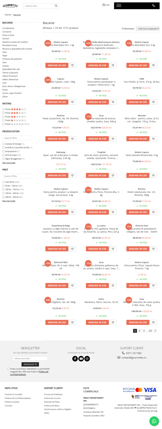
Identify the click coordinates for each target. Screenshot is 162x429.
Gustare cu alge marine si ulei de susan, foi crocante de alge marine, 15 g (60, 230)
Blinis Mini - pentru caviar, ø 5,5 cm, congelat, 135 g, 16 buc (142, 120)
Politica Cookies (12, 401)
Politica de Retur (51, 405)
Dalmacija (60, 152)
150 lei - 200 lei (12, 193)
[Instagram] (87, 358)
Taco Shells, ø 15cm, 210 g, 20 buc (142, 81)
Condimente (8, 28)
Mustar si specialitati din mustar (17, 48)
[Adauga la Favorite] (72, 65)
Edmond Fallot (61, 262)
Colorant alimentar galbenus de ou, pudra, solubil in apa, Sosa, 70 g (101, 267)
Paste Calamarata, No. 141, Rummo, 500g (142, 193)
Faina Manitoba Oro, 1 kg (60, 45)
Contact (8, 405)
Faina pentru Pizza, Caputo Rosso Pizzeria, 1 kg (141, 267)
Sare (4, 62)
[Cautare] (56, 5)
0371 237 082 (133, 353)
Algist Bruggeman (13, 158)
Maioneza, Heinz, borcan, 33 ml (101, 302)
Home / (9, 14)
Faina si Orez (8, 35)
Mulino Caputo (61, 42)
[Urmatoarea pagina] (155, 331)
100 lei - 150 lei (12, 189)
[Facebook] (75, 358)
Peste (8, 109)
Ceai (4, 82)
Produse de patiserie (12, 58)
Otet (4, 52)
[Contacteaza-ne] (153, 5)
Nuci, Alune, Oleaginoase (13, 86)
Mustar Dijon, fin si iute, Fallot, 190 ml (60, 267)
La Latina (101, 225)
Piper (4, 55)
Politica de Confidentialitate (18, 398)
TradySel (101, 152)
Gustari (5, 38)
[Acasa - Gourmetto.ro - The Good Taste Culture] (10, 5)
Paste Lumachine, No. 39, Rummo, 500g (61, 120)
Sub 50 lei (9, 181)
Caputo (60, 78)
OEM (142, 78)
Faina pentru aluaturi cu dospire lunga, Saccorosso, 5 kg (61, 193)
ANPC (47, 413)
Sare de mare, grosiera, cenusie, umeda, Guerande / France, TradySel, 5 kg (101, 157)
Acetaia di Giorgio (13, 143)
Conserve (6, 31)
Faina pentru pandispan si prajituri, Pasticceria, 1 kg (101, 83)
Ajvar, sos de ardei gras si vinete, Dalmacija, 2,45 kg (60, 157)
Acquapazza (10, 151)
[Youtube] (81, 358)
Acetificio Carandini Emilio (17, 147)
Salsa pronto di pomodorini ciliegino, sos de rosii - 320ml (141, 230)
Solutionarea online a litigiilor (57, 409)
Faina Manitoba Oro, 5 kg (141, 45)
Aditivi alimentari (10, 79)
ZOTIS (142, 407)
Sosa (101, 115)
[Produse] (119, 6)
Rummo (61, 115)
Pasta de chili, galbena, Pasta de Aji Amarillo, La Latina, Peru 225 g (101, 230)
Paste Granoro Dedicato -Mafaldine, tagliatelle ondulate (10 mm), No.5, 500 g (101, 47)
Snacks (5, 65)
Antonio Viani (141, 225)
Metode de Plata (52, 401)
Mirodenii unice (9, 45)
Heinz (101, 299)
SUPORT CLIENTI (53, 388)
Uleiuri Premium (10, 76)
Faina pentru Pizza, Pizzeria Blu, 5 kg (101, 193)
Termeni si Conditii (13, 394)
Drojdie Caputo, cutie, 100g (60, 81)
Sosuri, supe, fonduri (12, 93)
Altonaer (142, 115)
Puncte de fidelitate (53, 394)
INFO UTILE (11, 388)
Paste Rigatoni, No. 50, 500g (60, 302)
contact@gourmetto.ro (133, 357)
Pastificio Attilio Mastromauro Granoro (101, 42)
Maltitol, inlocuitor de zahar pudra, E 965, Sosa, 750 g (141, 304)
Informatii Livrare (52, 398)
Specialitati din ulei (11, 69)
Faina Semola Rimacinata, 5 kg (142, 155)
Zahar (5, 96)
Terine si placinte (10, 72)
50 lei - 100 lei (11, 185)
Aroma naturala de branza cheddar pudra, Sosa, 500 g (101, 120)
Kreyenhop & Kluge (61, 225)
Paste (5, 89)
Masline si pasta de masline (15, 41)
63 (150, 330)
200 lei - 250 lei (12, 197)
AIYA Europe (11, 155)
